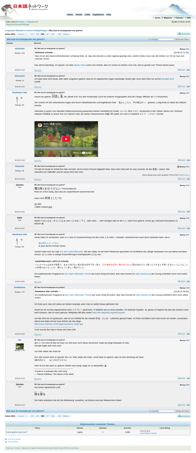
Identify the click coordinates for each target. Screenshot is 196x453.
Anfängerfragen (40, 31)
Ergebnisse (98, 14)
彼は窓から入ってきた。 (50, 243)
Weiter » (66, 34)
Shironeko (20, 76)
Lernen (29, 31)
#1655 (187, 185)
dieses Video (80, 65)
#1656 (187, 218)
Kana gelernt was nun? (16, 432)
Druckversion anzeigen (14, 439)
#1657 (187, 235)
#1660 (187, 385)
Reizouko (19, 166)
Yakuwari (154, 433)
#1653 (187, 93)
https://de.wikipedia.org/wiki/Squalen (108, 312)
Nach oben (48, 448)
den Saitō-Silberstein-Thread (78, 274)
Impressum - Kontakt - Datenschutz (18, 448)
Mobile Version (58, 448)
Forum (79, 14)
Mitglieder (168, 18)
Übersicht (10, 24)
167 (47, 34)
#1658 (187, 288)
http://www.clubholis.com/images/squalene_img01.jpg (58, 324)
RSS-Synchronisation (72, 448)
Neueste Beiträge (22, 24)
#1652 (187, 76)
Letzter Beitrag (145, 433)
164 (32, 34)
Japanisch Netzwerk (15, 31)
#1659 (187, 340)
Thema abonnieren (13, 441)
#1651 (187, 49)
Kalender (179, 18)
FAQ (109, 14)
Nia (19, 340)
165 (37, 34)
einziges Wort (168, 79)
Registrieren (32, 22)
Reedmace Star (19, 92)
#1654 (187, 167)
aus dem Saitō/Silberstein (71, 251)
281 (59, 34)
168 (52, 34)
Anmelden (20, 22)
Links (87, 14)
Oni (155, 97)
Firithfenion (19, 287)
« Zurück (20, 34)
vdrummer (20, 48)
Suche (157, 18)
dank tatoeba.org (143, 274)
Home (70, 14)
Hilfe (189, 18)
